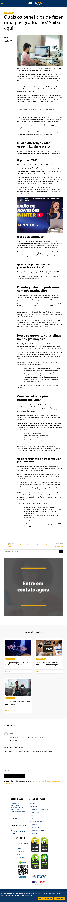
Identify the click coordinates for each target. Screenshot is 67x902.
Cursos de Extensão (34, 812)
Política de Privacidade (22, 843)
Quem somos (14, 818)
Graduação (32, 803)
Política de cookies (21, 851)
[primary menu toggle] (2, 3)
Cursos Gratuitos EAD (35, 827)
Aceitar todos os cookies (45, 898)
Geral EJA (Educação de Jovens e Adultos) (39, 821)
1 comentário (9, 41)
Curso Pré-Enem (34, 833)
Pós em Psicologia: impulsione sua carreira (17, 703)
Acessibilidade (20, 854)
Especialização (9, 12)
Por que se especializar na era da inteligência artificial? (17, 663)
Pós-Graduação (33, 806)
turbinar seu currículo (34, 124)
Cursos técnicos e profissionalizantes (39, 809)
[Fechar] (64, 894)
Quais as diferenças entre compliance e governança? (47, 663)
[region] (33, 896)
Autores (13, 821)
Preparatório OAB (34, 824)
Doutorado (32, 818)
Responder (15, 740)
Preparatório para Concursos (37, 830)
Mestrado (32, 815)
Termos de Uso (20, 857)
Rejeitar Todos (60, 898)
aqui (55, 248)
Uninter (6, 37)
